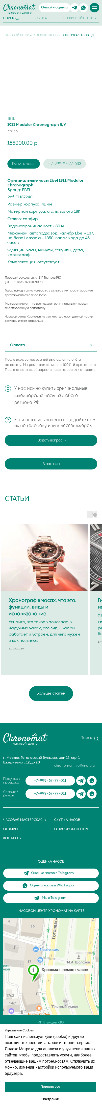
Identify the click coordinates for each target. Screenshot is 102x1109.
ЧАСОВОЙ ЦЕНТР (17, 35)
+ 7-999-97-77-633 (64, 164)
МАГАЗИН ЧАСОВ (45, 35)
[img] (74, 7)
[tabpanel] (51, 370)
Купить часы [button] (23, 164)
